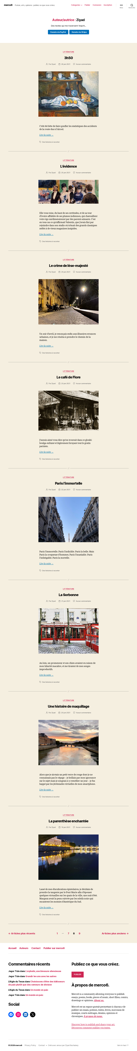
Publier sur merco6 (54, 948)
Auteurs (23, 948)
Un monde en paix (39, 990)
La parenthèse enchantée (68, 821)
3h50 (68, 58)
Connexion (97, 5)
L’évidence (68, 166)
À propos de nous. (93, 1016)
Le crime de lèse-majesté (68, 266)
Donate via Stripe (79, 32)
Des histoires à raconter (51, 142)
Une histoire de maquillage (68, 706)
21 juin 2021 (65, 601)
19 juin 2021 (65, 827)
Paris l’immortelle (68, 483)
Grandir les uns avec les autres (40, 976)
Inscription (108, 5)
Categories (75, 5)
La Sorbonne (68, 595)
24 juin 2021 (65, 272)
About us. (99, 1000)
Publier (87, 5)
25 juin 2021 (65, 173)
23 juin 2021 (65, 383)
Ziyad (53, 64)
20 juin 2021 (65, 713)
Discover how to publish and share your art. (93, 1024)
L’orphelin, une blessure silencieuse (43, 971)
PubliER (77, 974)
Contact (35, 948)
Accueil (12, 948)
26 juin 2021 (65, 64)
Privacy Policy (30, 1045)
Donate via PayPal (58, 32)
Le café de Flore (68, 377)
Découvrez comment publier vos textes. (91, 1027)
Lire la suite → (46, 135)
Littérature (68, 52)
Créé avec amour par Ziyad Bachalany (63, 1045)
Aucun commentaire (83, 64)
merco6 (8, 5)
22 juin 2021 (65, 490)
